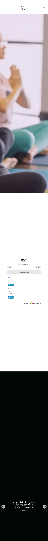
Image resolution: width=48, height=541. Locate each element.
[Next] (45, 507)
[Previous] (3, 507)
